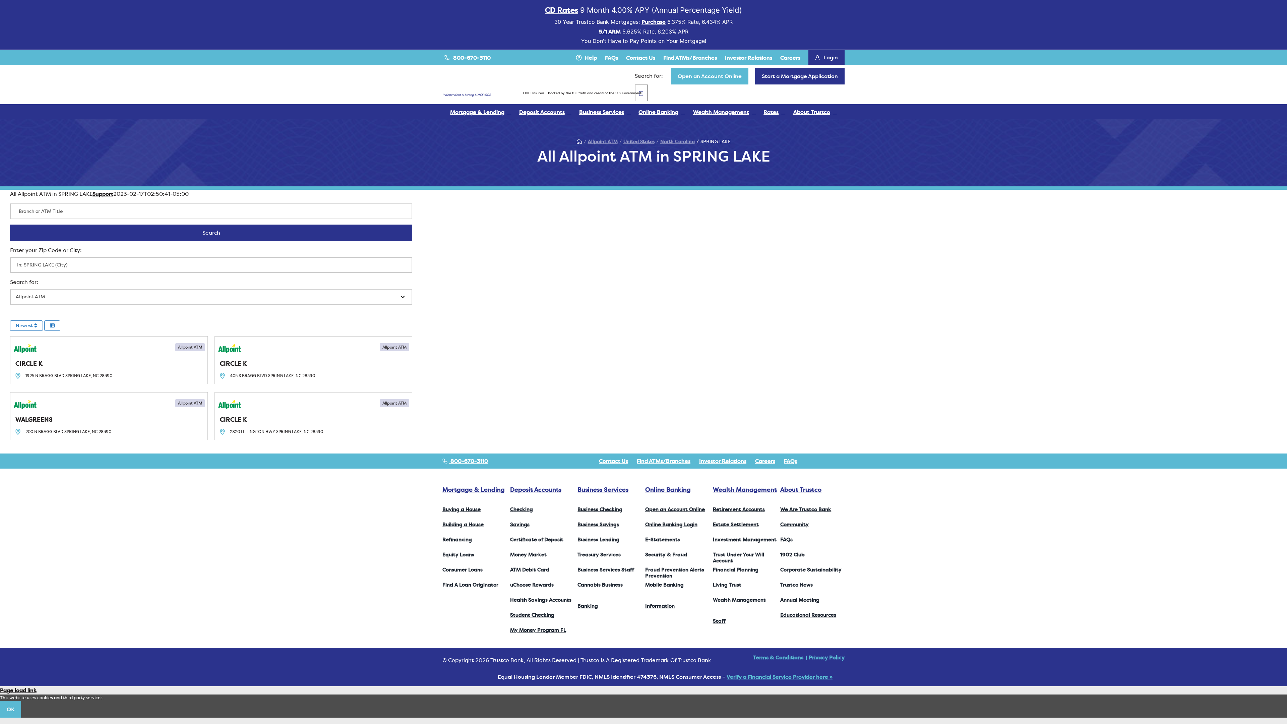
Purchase (653, 21)
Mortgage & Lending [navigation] (473, 489)
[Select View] (52, 325)
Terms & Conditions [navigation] (778, 657)
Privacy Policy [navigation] (827, 657)
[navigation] (709, 76)
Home (579, 141)
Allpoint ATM (603, 141)
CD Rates (561, 10)
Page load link (18, 690)
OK (10, 709)
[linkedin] (843, 461)
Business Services (602, 489)
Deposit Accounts (535, 489)
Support (103, 193)
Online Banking (668, 489)
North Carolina (677, 141)
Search (220, 232)
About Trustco (800, 489)
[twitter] (821, 461)
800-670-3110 (472, 57)
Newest (25, 325)
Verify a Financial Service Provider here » (780, 676)
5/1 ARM (610, 31)
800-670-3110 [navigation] (468, 461)
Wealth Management (745, 489)
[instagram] (832, 461)
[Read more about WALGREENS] (108, 416)
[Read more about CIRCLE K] (108, 360)
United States (639, 141)
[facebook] (810, 461)
